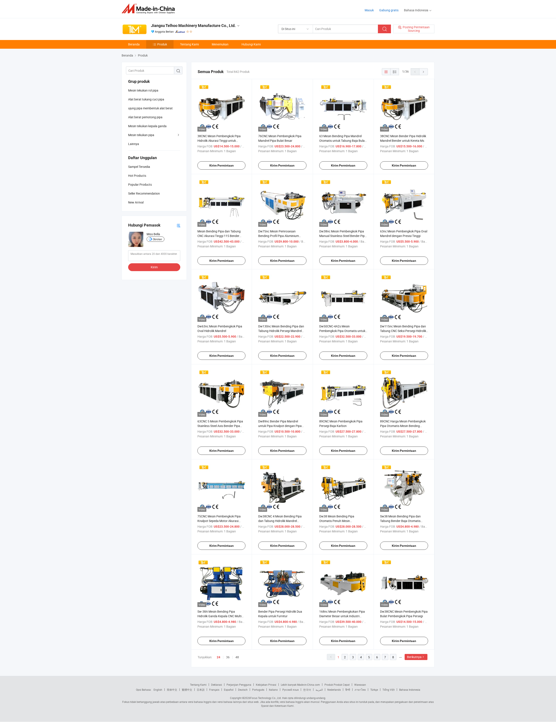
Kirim (154, 267)
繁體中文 (187, 689)
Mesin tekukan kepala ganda (147, 126)
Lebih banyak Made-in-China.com (300, 684)
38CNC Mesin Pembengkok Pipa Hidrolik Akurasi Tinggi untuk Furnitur (219, 140)
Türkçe (374, 689)
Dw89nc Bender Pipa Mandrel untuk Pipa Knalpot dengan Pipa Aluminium (280, 425)
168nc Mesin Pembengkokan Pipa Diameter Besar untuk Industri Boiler (342, 616)
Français (214, 689)
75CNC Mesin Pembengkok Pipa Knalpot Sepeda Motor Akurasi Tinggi (219, 520)
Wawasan (360, 684)
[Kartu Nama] (178, 225)
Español (228, 689)
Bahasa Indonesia (409, 689)
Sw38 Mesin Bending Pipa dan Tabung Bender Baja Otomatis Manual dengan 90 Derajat (400, 520)
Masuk (369, 10)
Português (258, 689)
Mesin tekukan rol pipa (143, 90)
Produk (162, 44)
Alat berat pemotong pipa (145, 117)
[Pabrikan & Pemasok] (149, 8)
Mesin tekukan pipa (141, 135)
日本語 (201, 689)
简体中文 (172, 689)
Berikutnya (414, 657)
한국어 (307, 689)
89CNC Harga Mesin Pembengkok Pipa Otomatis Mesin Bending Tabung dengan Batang (403, 425)
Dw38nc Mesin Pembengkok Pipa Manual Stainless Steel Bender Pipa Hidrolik (342, 235)
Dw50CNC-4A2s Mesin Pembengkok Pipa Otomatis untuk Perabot (342, 330)
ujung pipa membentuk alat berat (150, 108)
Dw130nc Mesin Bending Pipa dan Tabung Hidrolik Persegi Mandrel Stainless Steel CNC (281, 330)
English (158, 689)
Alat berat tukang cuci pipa (146, 99)
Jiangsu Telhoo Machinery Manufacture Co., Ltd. (193, 25)
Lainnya (133, 144)
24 (218, 657)
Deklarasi (216, 684)
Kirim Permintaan (221, 165)
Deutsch (243, 689)
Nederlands (334, 689)
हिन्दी (347, 689)
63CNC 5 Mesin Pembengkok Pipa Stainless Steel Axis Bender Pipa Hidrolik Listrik (220, 425)
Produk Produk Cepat (337, 684)
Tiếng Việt (388, 689)
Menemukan (220, 44)
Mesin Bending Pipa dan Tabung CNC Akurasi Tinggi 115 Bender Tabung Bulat (219, 235)
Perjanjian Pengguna (239, 684)
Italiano (273, 689)
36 (228, 657)
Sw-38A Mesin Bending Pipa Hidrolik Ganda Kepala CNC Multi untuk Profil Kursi (219, 616)
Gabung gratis (389, 10)
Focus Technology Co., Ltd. (265, 698)
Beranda (134, 44)
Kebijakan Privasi (266, 684)
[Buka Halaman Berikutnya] (423, 71)
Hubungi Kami (251, 44)
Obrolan (157, 239)
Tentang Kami (189, 44)
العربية (319, 689)
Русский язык (290, 689)
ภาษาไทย (360, 689)
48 (237, 657)
